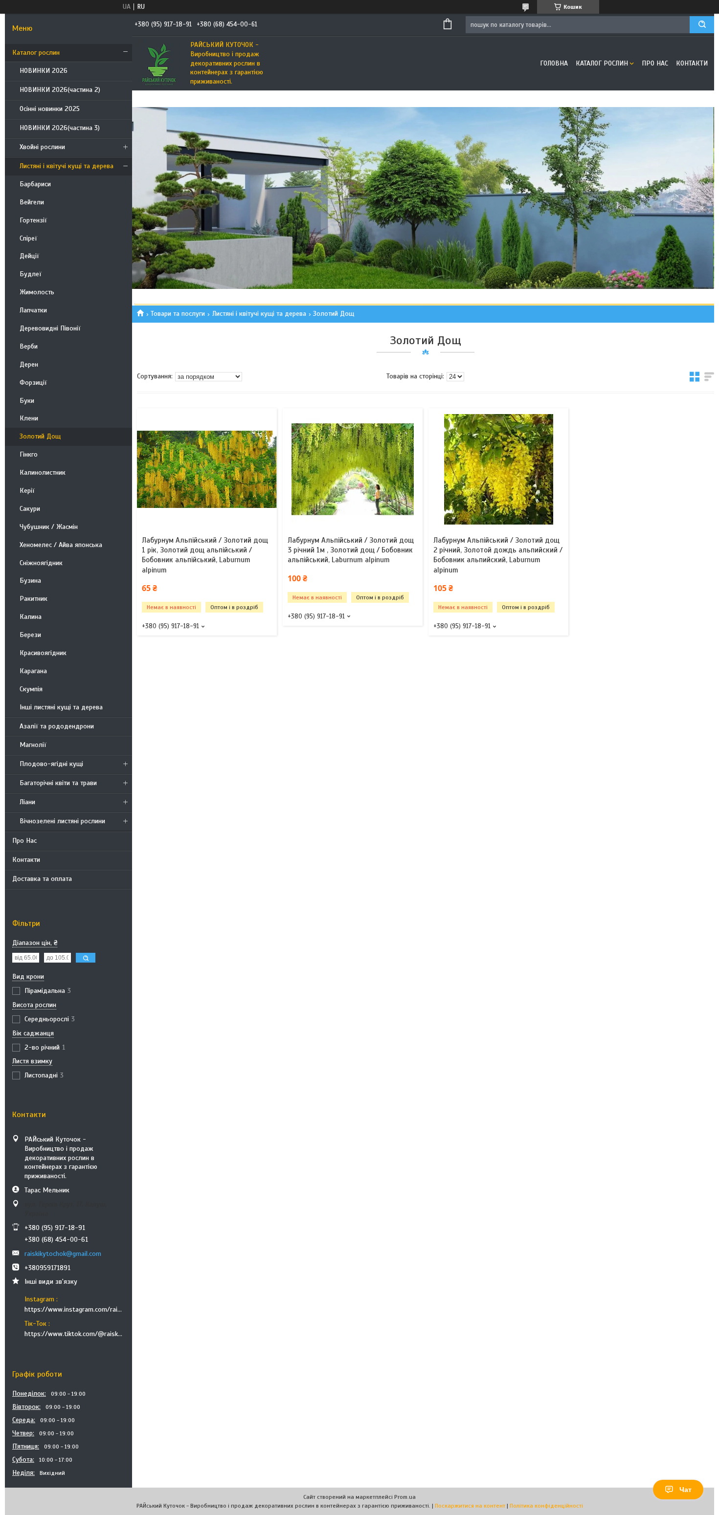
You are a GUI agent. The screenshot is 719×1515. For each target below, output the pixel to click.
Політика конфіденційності (546, 1505)
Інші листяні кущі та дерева (61, 707)
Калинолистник (43, 472)
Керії (27, 490)
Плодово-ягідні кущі (51, 764)
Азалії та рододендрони (57, 726)
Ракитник (33, 598)
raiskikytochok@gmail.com (62, 1254)
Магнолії (33, 745)
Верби (29, 346)
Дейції (29, 256)
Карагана (33, 671)
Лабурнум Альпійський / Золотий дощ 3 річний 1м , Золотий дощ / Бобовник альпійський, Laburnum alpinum (351, 550)
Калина (31, 617)
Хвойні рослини (42, 147)
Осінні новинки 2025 (50, 109)
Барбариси (35, 184)
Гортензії (33, 220)
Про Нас (24, 840)
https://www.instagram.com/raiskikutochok (74, 1309)
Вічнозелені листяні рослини (62, 821)
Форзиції (33, 382)
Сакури (30, 509)
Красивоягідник (43, 653)
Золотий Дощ (40, 436)
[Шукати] (702, 24)
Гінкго (29, 454)
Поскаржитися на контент (470, 1505)
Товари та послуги (178, 313)
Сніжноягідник (41, 563)
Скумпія (31, 689)
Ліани (27, 802)
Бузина (30, 580)
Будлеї (31, 274)
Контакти (26, 860)
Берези (30, 635)
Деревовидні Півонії (50, 328)
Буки (27, 400)
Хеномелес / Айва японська (61, 545)
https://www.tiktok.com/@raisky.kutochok (74, 1334)
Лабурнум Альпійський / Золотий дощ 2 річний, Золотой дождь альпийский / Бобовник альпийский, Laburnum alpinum (497, 555)
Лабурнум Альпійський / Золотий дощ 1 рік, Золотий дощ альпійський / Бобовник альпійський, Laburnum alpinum (205, 555)
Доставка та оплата (42, 879)
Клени (29, 418)
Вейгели (32, 202)
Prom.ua (405, 1496)
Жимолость (37, 292)
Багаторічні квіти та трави (58, 783)
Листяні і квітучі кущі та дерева (66, 166)
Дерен (29, 364)
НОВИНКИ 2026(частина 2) (60, 90)
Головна (554, 63)
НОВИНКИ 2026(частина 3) (60, 128)
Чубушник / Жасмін (49, 527)
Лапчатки (33, 310)
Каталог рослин (36, 52)
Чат (685, 1489)
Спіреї (28, 238)
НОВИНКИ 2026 (43, 70)
